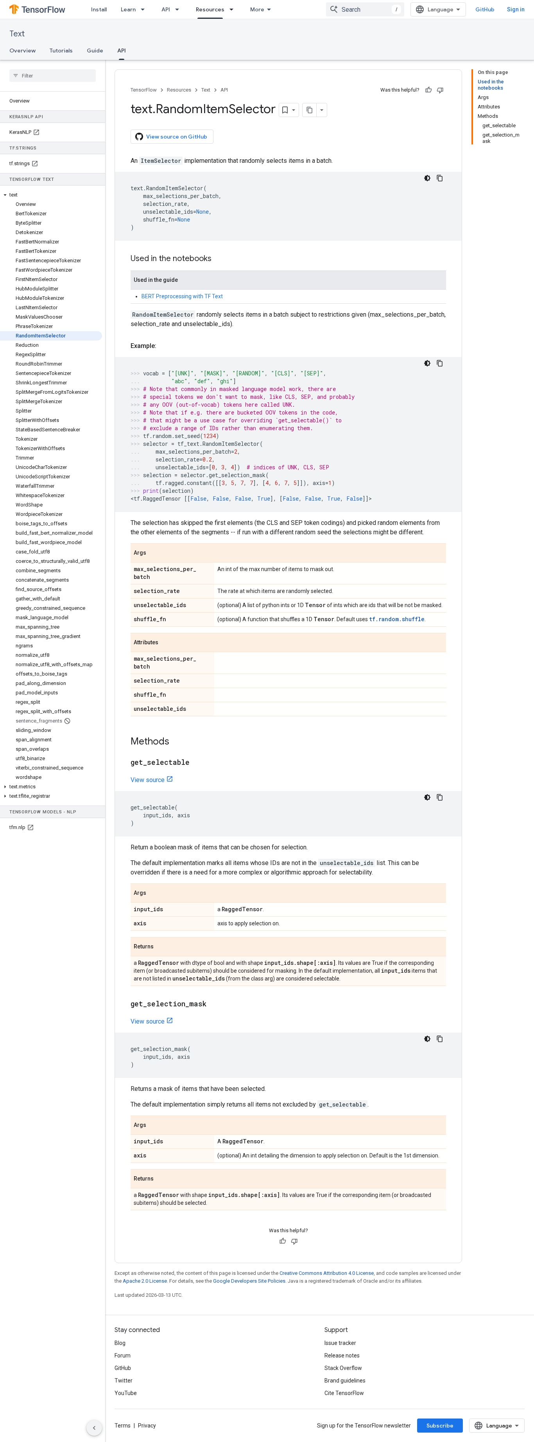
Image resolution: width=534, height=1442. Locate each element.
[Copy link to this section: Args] (154, 553)
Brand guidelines (345, 1380)
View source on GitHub (176, 136)
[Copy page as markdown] (310, 110)
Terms (123, 1425)
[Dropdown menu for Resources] (233, 9)
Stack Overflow (343, 1368)
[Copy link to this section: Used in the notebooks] (219, 259)
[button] (51, 195)
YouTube (126, 1393)
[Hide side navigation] (94, 1428)
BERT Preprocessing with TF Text (182, 296)
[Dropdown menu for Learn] (145, 9)
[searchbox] (52, 75)
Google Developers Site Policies (249, 1281)
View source (148, 780)
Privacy (147, 1425)
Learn (128, 9)
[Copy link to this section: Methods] (177, 742)
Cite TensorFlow (344, 1393)
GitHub (485, 9)
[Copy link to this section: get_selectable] (197, 763)
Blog (120, 1343)
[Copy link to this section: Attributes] (166, 643)
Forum (123, 1355)
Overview (22, 50)
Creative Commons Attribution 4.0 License (327, 1273)
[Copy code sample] (440, 178)
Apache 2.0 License (145, 1281)
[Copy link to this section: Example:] (164, 346)
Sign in (516, 9)
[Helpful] (428, 90)
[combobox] (365, 9)
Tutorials (61, 50)
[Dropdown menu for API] (179, 9)
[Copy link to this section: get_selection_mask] (214, 1004)
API (165, 9)
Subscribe (439, 1425)
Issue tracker (340, 1343)
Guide (95, 50)
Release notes (342, 1355)
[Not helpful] (440, 90)
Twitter (124, 1380)
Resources (210, 9)
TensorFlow (144, 90)
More (257, 9)
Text (17, 34)
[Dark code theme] (427, 178)
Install (99, 9)
